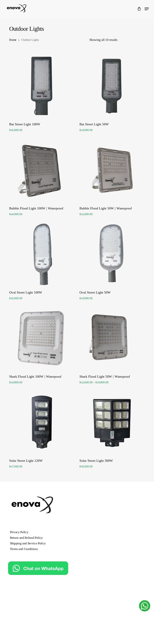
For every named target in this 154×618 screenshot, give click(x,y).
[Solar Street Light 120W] (41, 422)
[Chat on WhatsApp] (38, 576)
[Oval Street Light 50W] (111, 254)
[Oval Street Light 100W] (41, 254)
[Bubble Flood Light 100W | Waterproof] (41, 170)
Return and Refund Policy (26, 538)
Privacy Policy (19, 532)
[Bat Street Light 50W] (111, 86)
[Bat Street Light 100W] (41, 86)
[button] (147, 9)
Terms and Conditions (24, 549)
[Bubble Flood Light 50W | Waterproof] (111, 170)
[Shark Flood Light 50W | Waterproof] (111, 338)
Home (12, 39)
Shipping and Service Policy (28, 543)
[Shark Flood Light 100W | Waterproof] (41, 338)
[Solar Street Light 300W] (111, 422)
